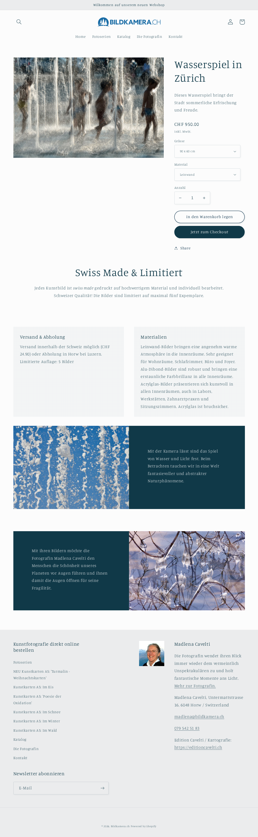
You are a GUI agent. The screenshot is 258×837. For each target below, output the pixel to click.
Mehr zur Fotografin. (195, 685)
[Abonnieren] (102, 788)
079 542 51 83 (187, 728)
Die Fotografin (26, 748)
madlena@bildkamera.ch (199, 716)
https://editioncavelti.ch (198, 747)
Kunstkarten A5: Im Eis (33, 687)
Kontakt (20, 758)
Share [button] (185, 248)
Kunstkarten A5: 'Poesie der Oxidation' (37, 699)
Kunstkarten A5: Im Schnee (37, 712)
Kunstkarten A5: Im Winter (36, 721)
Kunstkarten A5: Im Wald (35, 730)
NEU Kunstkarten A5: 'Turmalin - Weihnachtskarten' (41, 674)
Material (180, 164)
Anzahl (180, 188)
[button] (19, 22)
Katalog (19, 739)
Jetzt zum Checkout (210, 231)
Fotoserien (22, 662)
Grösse (179, 141)
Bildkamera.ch (120, 826)
